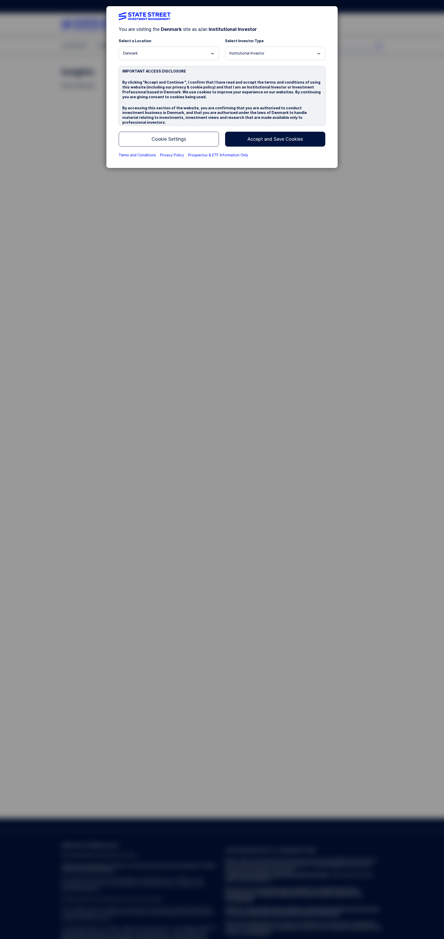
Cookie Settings (169, 139)
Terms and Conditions (137, 155)
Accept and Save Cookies (275, 139)
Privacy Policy (172, 155)
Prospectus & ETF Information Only (218, 155)
